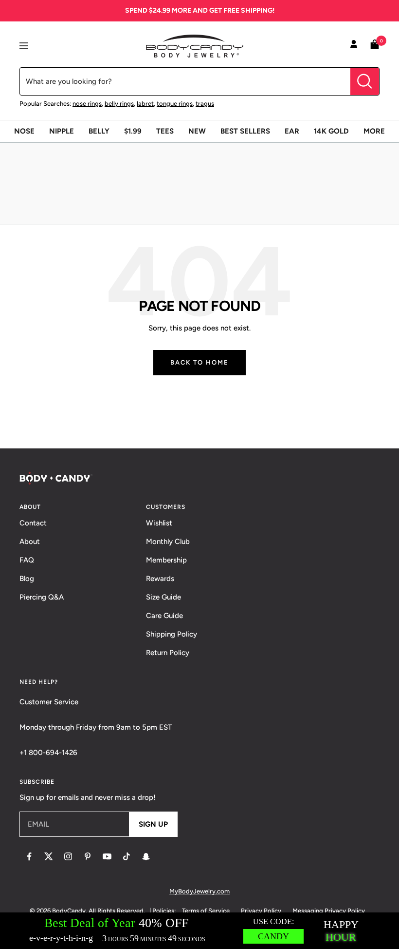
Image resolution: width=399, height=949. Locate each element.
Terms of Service (206, 910)
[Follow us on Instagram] (68, 856)
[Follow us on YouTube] (107, 856)
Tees (165, 131)
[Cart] (375, 46)
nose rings (87, 103)
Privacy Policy (261, 910)
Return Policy (167, 652)
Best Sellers (245, 131)
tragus (205, 103)
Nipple (61, 131)
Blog (26, 578)
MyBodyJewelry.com (199, 891)
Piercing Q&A (41, 597)
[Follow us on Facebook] (29, 856)
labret (145, 103)
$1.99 (133, 131)
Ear (292, 131)
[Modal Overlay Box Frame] (199, 930)
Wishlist (159, 523)
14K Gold (331, 131)
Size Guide (163, 597)
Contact (33, 523)
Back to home (199, 362)
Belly (99, 131)
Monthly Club (168, 541)
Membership (166, 560)
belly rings (119, 103)
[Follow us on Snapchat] (146, 856)
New (197, 131)
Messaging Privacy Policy (328, 910)
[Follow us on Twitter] (48, 856)
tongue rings (175, 103)
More (374, 131)
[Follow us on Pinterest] (87, 856)
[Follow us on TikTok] (126, 856)
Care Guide (164, 615)
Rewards (160, 578)
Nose (24, 131)
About (29, 541)
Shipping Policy (171, 634)
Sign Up (153, 824)
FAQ (26, 560)
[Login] (353, 45)
